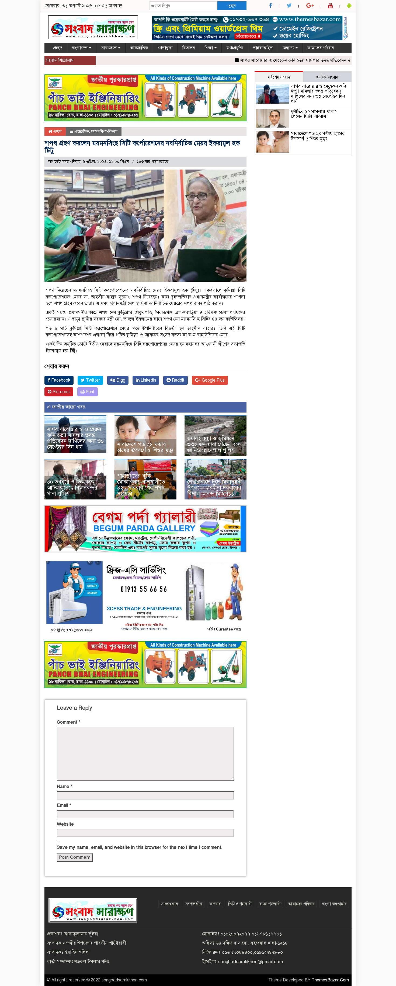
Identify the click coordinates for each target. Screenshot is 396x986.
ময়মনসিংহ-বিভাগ (104, 131)
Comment (69, 722)
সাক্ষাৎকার (169, 904)
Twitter (92, 380)
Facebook (60, 380)
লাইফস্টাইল (263, 48)
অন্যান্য (289, 48)
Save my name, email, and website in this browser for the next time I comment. (140, 847)
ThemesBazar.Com (330, 980)
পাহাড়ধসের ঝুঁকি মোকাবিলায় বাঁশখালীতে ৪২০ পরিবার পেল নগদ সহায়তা (141, 485)
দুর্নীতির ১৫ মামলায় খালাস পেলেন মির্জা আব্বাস (314, 114)
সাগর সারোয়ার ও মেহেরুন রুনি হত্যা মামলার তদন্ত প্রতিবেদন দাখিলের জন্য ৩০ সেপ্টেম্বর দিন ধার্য (303, 60)
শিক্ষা (209, 48)
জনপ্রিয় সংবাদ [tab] (327, 77)
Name (64, 786)
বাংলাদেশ (80, 48)
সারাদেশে (109, 48)
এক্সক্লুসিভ (81, 131)
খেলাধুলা (165, 48)
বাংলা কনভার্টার (334, 904)
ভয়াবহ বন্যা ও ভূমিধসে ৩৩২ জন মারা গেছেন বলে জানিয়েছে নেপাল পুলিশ (214, 444)
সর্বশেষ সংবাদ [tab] (279, 77)
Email (64, 805)
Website (65, 824)
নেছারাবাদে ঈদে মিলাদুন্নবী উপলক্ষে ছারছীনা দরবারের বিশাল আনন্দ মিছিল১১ (214, 487)
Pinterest (60, 392)
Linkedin (148, 380)
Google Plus (213, 380)
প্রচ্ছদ (57, 48)
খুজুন (232, 5)
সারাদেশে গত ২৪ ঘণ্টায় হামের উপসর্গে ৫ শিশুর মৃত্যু (145, 447)
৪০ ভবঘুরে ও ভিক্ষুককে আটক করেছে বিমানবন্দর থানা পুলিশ (72, 487)
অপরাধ (215, 904)
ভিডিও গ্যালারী (240, 904)
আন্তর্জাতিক (139, 48)
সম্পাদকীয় (193, 904)
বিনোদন (188, 48)
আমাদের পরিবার (321, 48)
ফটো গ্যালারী (270, 904)
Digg (120, 380)
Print (90, 392)
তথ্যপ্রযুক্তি (235, 48)
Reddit (178, 380)
